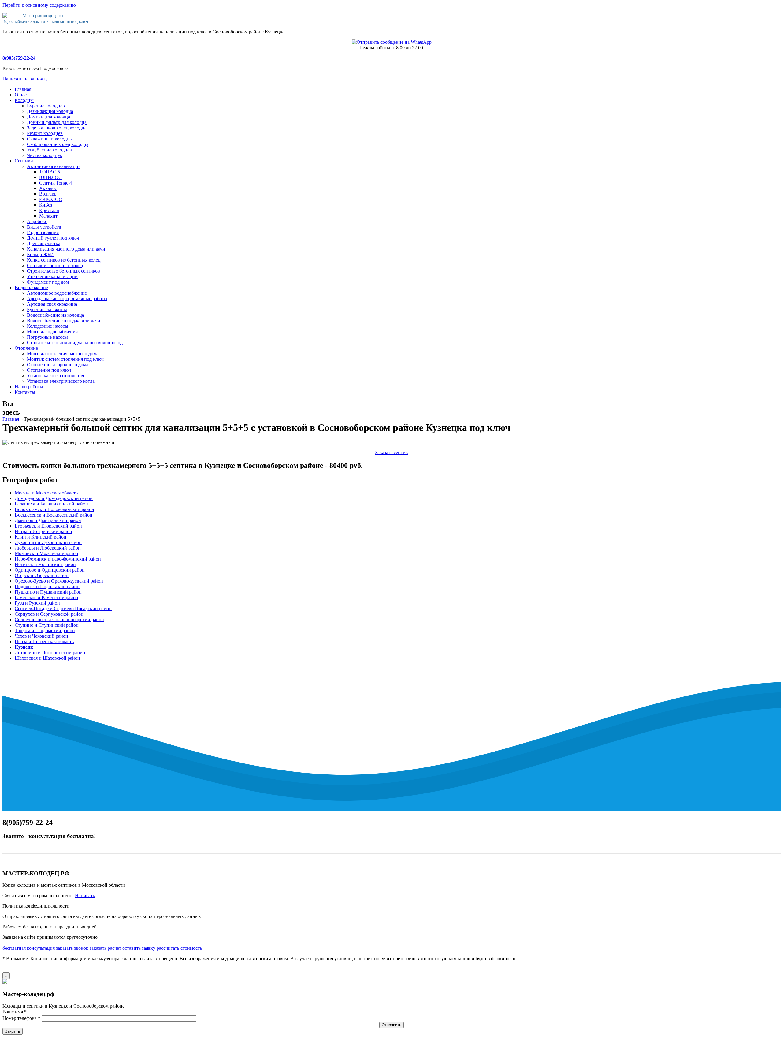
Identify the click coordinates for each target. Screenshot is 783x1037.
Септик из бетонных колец (55, 265)
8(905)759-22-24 (18, 58)
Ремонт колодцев (45, 133)
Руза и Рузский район (37, 603)
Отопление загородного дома (57, 364)
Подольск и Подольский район (47, 586)
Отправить (391, 1025)
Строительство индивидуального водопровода (76, 342)
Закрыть (12, 1031)
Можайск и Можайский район (46, 553)
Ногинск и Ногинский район (45, 564)
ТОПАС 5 (49, 171)
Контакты (25, 392)
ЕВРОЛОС (50, 199)
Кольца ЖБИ (40, 254)
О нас (21, 94)
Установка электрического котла (61, 381)
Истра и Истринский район (43, 531)
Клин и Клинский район (40, 536)
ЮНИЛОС (50, 177)
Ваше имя (14, 1011)
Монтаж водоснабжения (52, 331)
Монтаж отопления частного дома (62, 353)
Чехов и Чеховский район (41, 636)
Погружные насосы (47, 337)
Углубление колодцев (49, 149)
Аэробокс (37, 221)
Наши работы (29, 386)
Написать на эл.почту (25, 78)
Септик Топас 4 (55, 182)
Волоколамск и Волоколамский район (54, 509)
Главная (23, 89)
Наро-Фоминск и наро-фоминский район (58, 558)
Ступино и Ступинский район (47, 625)
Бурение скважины (47, 309)
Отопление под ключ (49, 370)
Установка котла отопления (55, 375)
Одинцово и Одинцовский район (50, 570)
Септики (24, 160)
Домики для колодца (48, 116)
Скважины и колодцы (50, 138)
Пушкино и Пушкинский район (48, 592)
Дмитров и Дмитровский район (48, 520)
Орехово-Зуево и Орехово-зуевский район (59, 581)
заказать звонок (72, 948)
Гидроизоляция (43, 232)
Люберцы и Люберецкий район (48, 547)
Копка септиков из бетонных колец (64, 260)
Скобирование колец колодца (57, 144)
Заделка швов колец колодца (57, 127)
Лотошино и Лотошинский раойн (50, 652)
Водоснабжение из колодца (55, 315)
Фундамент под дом (48, 282)
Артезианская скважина (52, 304)
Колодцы (24, 100)
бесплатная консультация (28, 948)
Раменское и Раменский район (46, 597)
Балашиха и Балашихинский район (51, 503)
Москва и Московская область (46, 492)
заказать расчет (105, 948)
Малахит (48, 215)
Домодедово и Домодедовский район (54, 498)
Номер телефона (21, 1018)
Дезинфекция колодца (50, 111)
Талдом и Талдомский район (45, 630)
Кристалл (49, 210)
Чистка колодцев (44, 155)
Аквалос (48, 188)
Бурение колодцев (46, 105)
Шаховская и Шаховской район (47, 658)
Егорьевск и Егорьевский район (48, 525)
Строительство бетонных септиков (63, 271)
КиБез (45, 204)
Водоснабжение (31, 287)
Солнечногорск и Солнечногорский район (59, 619)
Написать (85, 895)
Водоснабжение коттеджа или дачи (63, 320)
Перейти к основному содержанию (39, 5)
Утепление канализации (52, 276)
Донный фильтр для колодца (57, 122)
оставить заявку (138, 948)
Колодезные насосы (47, 326)
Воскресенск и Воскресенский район (53, 514)
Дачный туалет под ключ (53, 238)
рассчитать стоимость (179, 948)
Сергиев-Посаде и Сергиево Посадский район (63, 608)
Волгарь (47, 193)
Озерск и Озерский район (42, 575)
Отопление (26, 348)
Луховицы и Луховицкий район (48, 542)
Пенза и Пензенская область (44, 641)
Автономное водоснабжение (57, 293)
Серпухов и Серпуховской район (49, 614)
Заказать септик (391, 452)
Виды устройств (44, 226)
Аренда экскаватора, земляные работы (67, 298)
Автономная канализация (53, 166)
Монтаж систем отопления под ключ (65, 359)
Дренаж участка (43, 243)
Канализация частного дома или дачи (66, 249)
